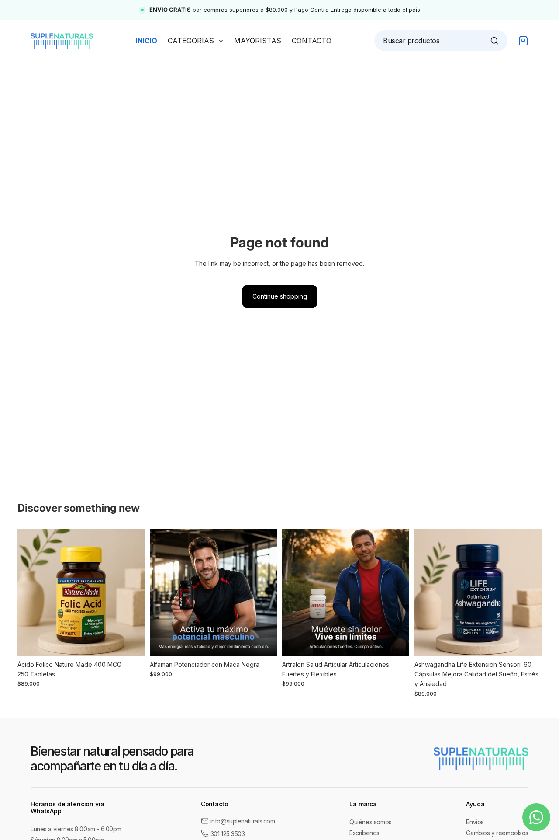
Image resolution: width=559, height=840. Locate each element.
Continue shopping (279, 296)
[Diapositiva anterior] (30, 592)
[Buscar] (494, 40)
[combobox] (436, 41)
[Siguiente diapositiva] (131, 592)
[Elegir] (131, 643)
